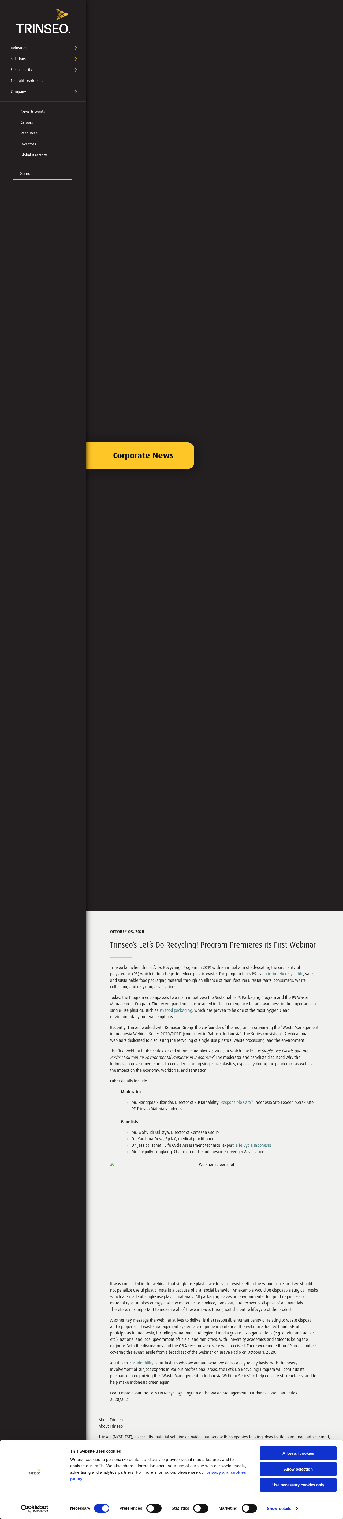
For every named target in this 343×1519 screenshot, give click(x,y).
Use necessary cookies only (298, 1485)
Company (18, 91)
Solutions (18, 59)
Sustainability (21, 69)
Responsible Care (237, 1102)
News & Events (33, 111)
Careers (27, 122)
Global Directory (34, 155)
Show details (279, 1508)
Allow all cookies (298, 1453)
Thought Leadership (27, 80)
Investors (28, 144)
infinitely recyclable (285, 974)
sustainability (142, 1363)
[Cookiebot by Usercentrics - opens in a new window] (34, 1509)
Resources (29, 133)
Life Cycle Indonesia (253, 1145)
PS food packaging (176, 1010)
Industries (19, 48)
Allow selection (298, 1469)
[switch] (154, 1508)
